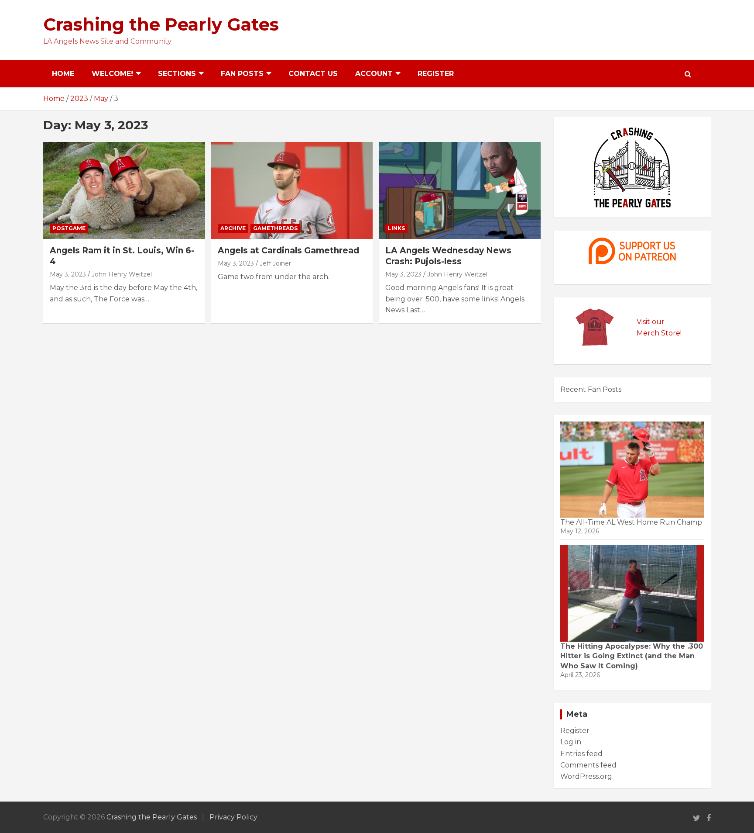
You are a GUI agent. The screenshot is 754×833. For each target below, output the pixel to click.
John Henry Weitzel (122, 274)
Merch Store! (659, 333)
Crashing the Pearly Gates (161, 24)
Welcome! (112, 73)
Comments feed (588, 765)
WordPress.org (586, 776)
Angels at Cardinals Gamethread (288, 250)
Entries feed (581, 754)
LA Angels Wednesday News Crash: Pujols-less (448, 255)
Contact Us (313, 73)
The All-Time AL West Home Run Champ (631, 522)
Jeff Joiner (275, 263)
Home (63, 73)
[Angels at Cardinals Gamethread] (292, 190)
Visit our (651, 322)
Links (396, 228)
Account (374, 73)
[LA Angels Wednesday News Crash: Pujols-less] (459, 190)
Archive (233, 228)
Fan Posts (242, 73)
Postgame (69, 228)
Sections (177, 73)
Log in (570, 742)
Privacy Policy (233, 817)
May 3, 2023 (68, 274)
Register (436, 73)
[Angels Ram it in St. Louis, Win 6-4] (124, 190)
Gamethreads (275, 228)
